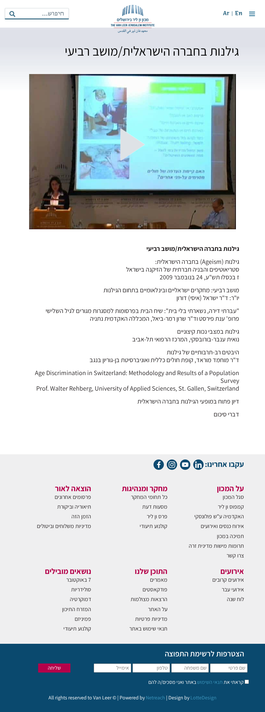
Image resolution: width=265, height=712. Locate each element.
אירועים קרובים (228, 579)
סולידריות (81, 589)
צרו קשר (235, 555)
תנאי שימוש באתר (148, 628)
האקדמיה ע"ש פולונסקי (219, 516)
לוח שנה (235, 599)
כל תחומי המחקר (149, 497)
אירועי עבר (233, 589)
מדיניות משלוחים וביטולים (64, 526)
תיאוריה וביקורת (74, 506)
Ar (226, 13)
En (238, 13)
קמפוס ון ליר (231, 506)
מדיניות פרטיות (151, 618)
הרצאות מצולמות (149, 599)
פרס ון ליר (157, 516)
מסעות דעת (154, 506)
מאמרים (158, 579)
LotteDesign (203, 697)
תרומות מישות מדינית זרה (216, 545)
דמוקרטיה (80, 599)
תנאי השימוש (209, 682)
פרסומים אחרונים (73, 497)
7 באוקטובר (78, 579)
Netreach (155, 697)
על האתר (157, 609)
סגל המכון (233, 497)
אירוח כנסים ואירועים (222, 526)
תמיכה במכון (230, 536)
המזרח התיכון (76, 609)
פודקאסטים (155, 589)
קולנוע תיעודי (153, 526)
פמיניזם (83, 618)
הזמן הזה (81, 516)
